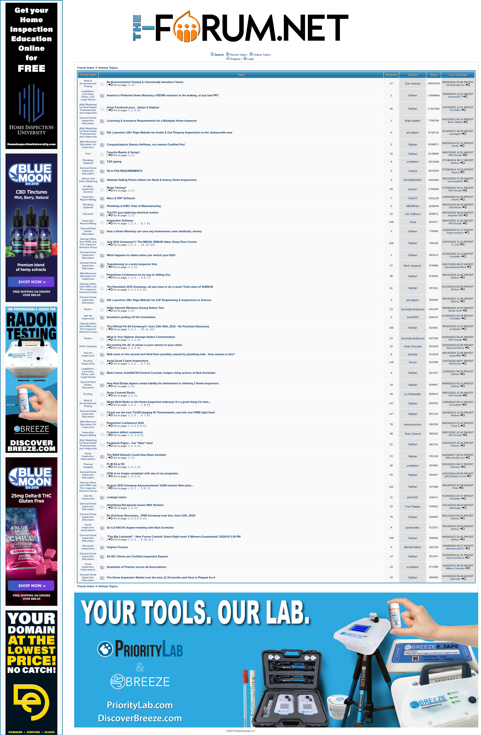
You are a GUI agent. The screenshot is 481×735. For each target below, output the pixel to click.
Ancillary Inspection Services (88, 189)
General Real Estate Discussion (88, 231)
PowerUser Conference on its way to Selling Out (138, 274)
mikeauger (455, 507)
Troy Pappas (413, 506)
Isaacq (413, 170)
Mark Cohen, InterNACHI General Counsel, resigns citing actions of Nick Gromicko (161, 372)
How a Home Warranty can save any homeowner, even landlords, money (154, 231)
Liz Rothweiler (412, 394)
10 (142, 329)
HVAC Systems (88, 346)
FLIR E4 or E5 (116, 464)
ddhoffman (412, 205)
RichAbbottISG (413, 179)
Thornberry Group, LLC (244, 730)
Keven (413, 362)
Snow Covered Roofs (121, 392)
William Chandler (455, 568)
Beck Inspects (412, 265)
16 (151, 244)
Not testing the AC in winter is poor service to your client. (145, 344)
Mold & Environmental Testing (88, 83)
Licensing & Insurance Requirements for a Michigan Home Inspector (152, 120)
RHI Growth (455, 155)
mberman (455, 578)
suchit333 (413, 317)
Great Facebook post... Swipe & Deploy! (133, 107)
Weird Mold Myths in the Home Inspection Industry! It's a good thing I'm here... (159, 401)
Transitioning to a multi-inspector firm (132, 264)
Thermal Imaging (88, 465)
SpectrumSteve (455, 347)
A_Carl (455, 244)
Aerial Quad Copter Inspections (127, 360)
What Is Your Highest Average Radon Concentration (141, 336)
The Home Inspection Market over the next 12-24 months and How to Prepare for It (161, 577)
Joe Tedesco (413, 213)
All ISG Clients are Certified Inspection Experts (137, 556)
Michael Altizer (412, 547)
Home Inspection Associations (88, 456)
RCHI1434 (455, 363)
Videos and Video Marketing (88, 180)
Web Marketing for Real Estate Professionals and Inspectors (88, 108)
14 (142, 244)
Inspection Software (120, 220)
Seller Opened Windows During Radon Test (135, 307)
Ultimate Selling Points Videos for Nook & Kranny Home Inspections (152, 179)
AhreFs (455, 199)
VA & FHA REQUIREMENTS (124, 170)
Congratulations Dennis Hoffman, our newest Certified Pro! (146, 144)
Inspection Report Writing (88, 198)
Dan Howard (412, 83)
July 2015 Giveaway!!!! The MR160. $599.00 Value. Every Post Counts (152, 241)
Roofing (87, 394)
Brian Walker (412, 120)
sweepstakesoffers (455, 267)
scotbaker (413, 161)
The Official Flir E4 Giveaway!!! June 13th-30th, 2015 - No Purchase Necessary (158, 326)
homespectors (412, 424)
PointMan (455, 110)
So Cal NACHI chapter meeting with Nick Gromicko (140, 527)
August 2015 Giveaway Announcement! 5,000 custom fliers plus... (150, 485)
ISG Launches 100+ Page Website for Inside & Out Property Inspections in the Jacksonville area (169, 132)
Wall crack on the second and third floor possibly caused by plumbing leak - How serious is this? (171, 354)
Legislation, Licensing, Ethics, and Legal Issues (88, 95)
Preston (455, 445)
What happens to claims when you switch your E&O (141, 255)
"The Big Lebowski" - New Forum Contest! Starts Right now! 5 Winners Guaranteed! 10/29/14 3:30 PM (174, 536)
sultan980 (455, 355)
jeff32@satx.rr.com (455, 476)
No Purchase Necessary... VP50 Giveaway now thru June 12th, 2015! (151, 515)
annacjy (412, 354)
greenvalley (413, 527)
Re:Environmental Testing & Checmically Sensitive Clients (145, 82)
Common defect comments (125, 432)
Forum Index (85, 67)
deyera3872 (455, 96)
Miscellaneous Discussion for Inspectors (88, 144)
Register (235, 58)
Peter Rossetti (412, 346)
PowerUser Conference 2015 (125, 422)
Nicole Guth (455, 310)
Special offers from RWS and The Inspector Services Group (88, 243)
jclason (412, 189)
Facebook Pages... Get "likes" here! (130, 443)
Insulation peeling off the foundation (131, 317)
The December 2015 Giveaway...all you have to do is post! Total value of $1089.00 (160, 286)
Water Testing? (117, 187)
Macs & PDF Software (121, 198)
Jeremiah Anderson (412, 309)
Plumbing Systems (88, 161)
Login (250, 58)
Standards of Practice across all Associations (136, 566)
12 (151, 329)
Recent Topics (238, 54)
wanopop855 (455, 181)
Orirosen (455, 467)
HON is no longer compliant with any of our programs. (143, 473)
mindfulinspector (455, 85)
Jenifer (455, 145)
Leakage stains (117, 497)
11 (147, 329)
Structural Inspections (88, 547)
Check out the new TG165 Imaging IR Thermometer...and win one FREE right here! (161, 412)
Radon (88, 309)
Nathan (412, 95)
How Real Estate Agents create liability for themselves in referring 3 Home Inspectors (163, 383)
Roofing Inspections (88, 362)
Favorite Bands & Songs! (123, 152)
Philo (455, 488)
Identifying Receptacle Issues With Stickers (135, 504)
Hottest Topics (262, 54)
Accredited (455, 404)
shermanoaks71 (455, 548)
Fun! (88, 153)
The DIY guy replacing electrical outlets (132, 212)
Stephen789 (455, 215)
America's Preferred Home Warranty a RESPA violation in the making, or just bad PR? (163, 95)
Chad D (412, 198)
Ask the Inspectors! (88, 317)
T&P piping (114, 161)
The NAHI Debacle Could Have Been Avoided (136, 454)
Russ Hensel (413, 433)
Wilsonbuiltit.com (455, 457)
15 (147, 244)
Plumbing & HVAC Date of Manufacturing (134, 205)
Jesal (412, 222)
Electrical (88, 213)
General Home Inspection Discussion (88, 120)
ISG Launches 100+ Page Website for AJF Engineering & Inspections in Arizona (159, 300)
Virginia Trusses (117, 547)
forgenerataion (455, 232)
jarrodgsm (413, 132)
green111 (412, 497)
